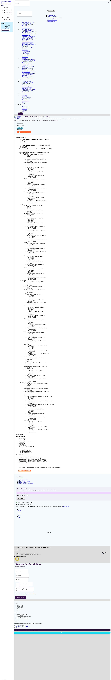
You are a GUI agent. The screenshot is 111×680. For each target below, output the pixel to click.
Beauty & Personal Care (52, 16)
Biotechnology (25, 50)
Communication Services (27, 61)
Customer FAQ (20, 605)
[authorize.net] (17, 560)
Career (23, 103)
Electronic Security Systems (27, 24)
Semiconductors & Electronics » (28, 22)
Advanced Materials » (26, 40)
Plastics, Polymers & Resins (27, 76)
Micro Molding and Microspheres (29, 44)
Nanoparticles (25, 45)
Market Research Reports (27, 87)
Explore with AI (5, 30)
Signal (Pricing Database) (22, 617)
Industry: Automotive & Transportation (25, 483)
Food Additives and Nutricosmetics (29, 31)
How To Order (20, 606)
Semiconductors (25, 27)
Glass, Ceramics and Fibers (27, 47)
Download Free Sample (25, 131)
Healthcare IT (25, 52)
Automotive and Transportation (28, 59)
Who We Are (24, 95)
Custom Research (20, 615)
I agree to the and (25, 593)
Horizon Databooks (26, 84)
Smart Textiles (25, 46)
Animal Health (25, 57)
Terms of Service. (32, 593)
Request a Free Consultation (24, 470)
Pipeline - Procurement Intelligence (29, 89)
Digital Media (25, 62)
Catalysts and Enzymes (26, 30)
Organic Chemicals (26, 72)
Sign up (20, 113)
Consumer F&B (50, 18)
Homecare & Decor (51, 21)
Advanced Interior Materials (27, 42)
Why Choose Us (25, 96)
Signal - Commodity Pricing (27, 90)
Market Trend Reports (26, 88)
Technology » (25, 58)
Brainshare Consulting (26, 81)
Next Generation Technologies (28, 66)
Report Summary (20, 123)
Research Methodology (26, 97)
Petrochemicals (25, 75)
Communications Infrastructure (28, 60)
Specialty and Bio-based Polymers (29, 33)
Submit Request (20, 597)
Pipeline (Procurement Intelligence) (24, 616)
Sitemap (18, 609)
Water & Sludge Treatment (27, 77)
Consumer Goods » (51, 15)
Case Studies (24, 109)
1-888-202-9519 (26, 626)
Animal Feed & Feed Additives (28, 36)
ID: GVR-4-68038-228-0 (23, 479)
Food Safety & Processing (27, 37)
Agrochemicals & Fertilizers (27, 68)
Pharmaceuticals (25, 55)
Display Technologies (26, 23)
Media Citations (25, 101)
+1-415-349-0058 (18, 626)
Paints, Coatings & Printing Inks (28, 73)
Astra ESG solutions (26, 91)
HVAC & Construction (26, 64)
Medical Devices (25, 53)
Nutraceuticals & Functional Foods (29, 38)
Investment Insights (26, 85)
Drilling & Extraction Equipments (29, 70)
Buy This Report (21, 498)
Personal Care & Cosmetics (27, 74)
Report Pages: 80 (21, 480)
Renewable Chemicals (26, 32)
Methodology (19, 129)
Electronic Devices (26, 25)
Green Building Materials (27, 43)
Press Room (24, 110)
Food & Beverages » (26, 35)
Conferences (24, 99)
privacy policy (66, 506)
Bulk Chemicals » (25, 67)
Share (19, 510)
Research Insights (25, 106)
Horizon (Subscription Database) (23, 618)
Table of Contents (20, 125)
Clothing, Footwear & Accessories (54, 17)
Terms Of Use (20, 608)
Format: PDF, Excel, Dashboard (24, 481)
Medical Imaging (25, 54)
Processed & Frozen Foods (27, 39)
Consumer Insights (26, 83)
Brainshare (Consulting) (22, 614)
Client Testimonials (26, 98)
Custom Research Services (27, 82)
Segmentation (20, 127)
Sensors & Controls (26, 28)
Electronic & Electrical (52, 20)
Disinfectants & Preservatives (28, 69)
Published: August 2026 (22, 482)
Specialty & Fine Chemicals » (28, 29)
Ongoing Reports (25, 107)
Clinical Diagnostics (26, 51)
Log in (20, 112)
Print (19, 517)
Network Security (25, 65)
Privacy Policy (24, 593)
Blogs (23, 111)
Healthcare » (24, 48)
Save (19, 515)
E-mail (19, 513)
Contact (23, 102)
